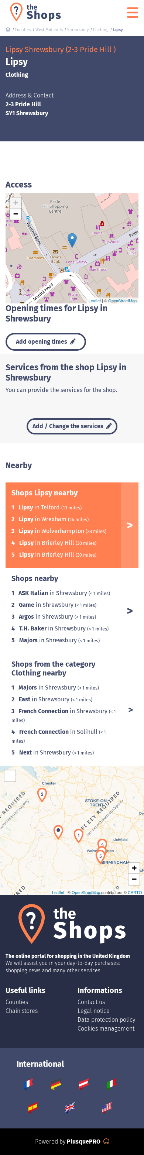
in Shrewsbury (53, 593)
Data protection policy (106, 1019)
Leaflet (95, 300)
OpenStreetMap (122, 300)
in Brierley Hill (47, 542)
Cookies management (106, 1028)
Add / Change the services (68, 426)
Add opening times (42, 341)
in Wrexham (43, 519)
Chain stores (22, 1010)
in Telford (39, 507)
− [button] (15, 214)
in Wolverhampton (52, 530)
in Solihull (59, 731)
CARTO (135, 892)
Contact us (91, 1002)
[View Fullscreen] (10, 775)
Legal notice (94, 1010)
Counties (17, 1002)
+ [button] (15, 202)
